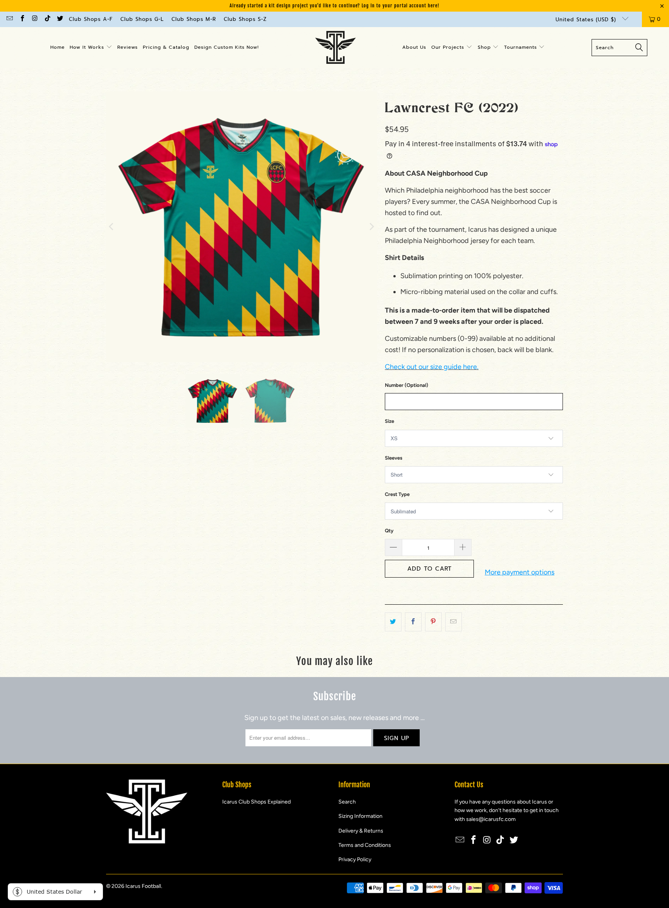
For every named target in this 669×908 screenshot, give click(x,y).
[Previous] (112, 226)
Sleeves (393, 458)
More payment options (519, 572)
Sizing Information (360, 816)
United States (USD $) (587, 19)
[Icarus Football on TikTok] (46, 19)
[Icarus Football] (335, 47)
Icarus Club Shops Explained (256, 802)
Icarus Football (143, 886)
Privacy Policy (354, 859)
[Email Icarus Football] (9, 19)
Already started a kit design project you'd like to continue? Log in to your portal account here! (334, 6)
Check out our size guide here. (432, 367)
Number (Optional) (406, 385)
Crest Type (397, 494)
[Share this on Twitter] (393, 621)
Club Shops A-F (91, 19)
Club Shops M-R (194, 19)
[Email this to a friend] (453, 621)
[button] (91, 47)
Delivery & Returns (360, 831)
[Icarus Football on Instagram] (34, 19)
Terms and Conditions (364, 845)
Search (347, 802)
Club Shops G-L (142, 19)
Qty (389, 531)
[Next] (371, 226)
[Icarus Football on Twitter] (59, 19)
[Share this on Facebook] (413, 621)
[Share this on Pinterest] (433, 621)
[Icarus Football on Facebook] (21, 19)
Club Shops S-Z (245, 19)
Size (389, 421)
